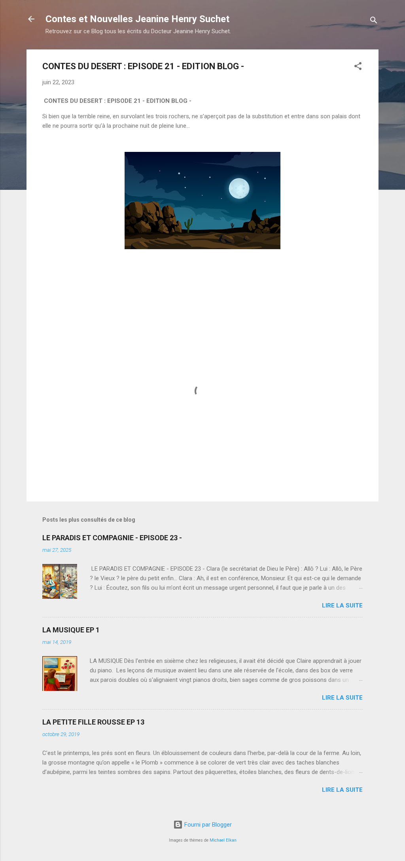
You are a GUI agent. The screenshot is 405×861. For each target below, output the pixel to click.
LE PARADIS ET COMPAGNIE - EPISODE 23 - (112, 538)
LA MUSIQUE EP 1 (71, 630)
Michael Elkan (223, 840)
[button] (358, 67)
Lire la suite (342, 605)
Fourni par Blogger (207, 824)
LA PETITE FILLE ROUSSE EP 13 (93, 722)
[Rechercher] (374, 21)
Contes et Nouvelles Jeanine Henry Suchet (137, 19)
